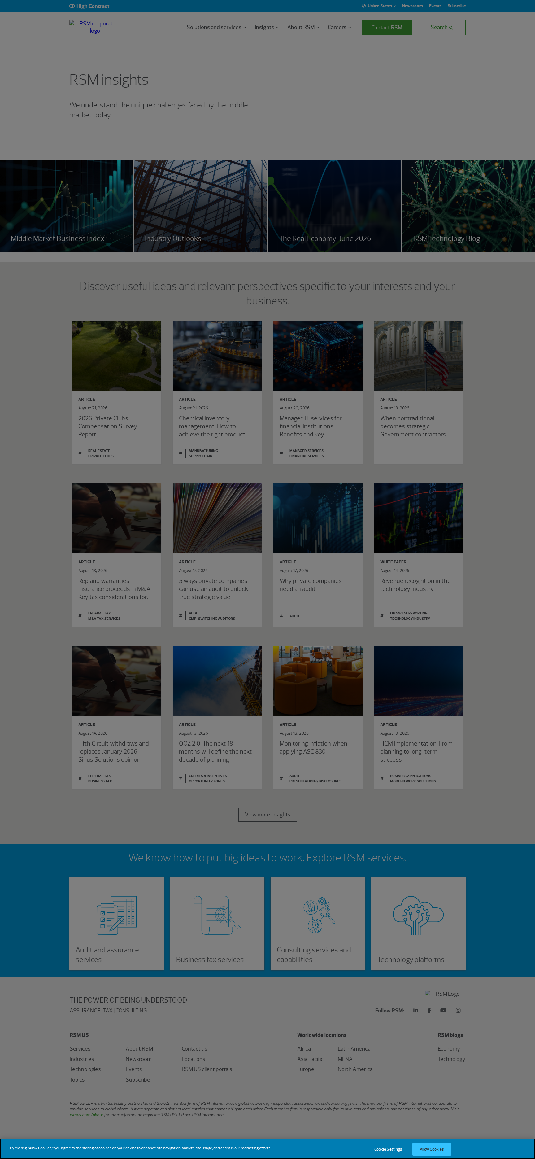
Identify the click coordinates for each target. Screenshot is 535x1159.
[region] (267, 1149)
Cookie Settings (388, 1149)
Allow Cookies (432, 1149)
